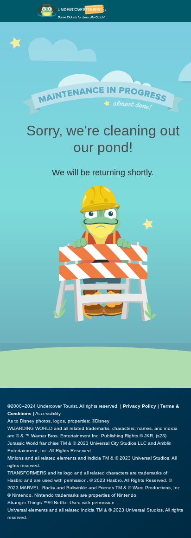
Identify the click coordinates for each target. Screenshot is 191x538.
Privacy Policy (139, 406)
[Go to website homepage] (72, 11)
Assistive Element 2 (102, 533)
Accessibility (48, 413)
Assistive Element (33, 533)
